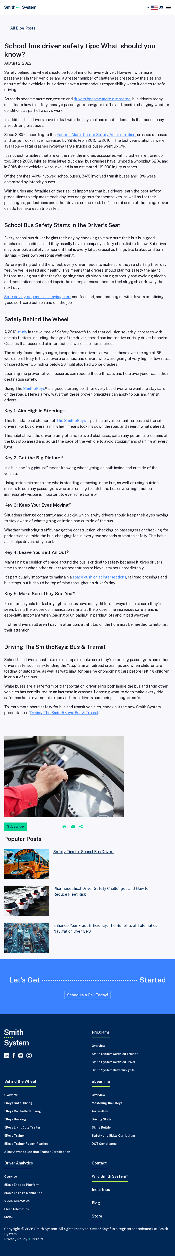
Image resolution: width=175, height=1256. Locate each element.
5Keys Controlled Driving (22, 1111)
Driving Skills (102, 1119)
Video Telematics (17, 1201)
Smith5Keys (34, 388)
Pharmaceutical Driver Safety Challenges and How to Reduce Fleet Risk (100, 891)
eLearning (101, 1081)
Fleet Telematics (16, 1209)
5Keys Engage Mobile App (23, 1193)
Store (97, 1216)
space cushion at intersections (99, 577)
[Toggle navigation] (168, 7)
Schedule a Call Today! (87, 995)
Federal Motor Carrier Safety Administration (96, 134)
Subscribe (15, 826)
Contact (99, 1163)
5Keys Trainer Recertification (26, 1143)
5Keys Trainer (14, 1135)
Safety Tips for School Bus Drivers (83, 851)
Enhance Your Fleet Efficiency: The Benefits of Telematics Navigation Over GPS (105, 928)
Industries (101, 1189)
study (22, 332)
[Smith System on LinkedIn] (6, 1056)
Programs (101, 1032)
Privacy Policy (15, 1239)
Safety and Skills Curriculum (113, 1135)
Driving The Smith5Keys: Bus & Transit (64, 712)
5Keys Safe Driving (18, 1103)
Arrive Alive (100, 1111)
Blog (96, 1203)
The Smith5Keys (71, 420)
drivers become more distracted (102, 99)
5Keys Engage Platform (21, 1184)
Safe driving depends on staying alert (37, 296)
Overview (98, 1045)
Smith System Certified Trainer (115, 1054)
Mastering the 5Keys (107, 1103)
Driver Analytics (18, 1163)
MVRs (8, 1217)
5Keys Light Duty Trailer (22, 1127)
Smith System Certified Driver (113, 1062)
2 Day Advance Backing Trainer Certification (37, 1152)
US (160, 7)
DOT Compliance (104, 1143)
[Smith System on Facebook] (13, 1056)
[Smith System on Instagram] (28, 1056)
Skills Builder (102, 1127)
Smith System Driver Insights (113, 1070)
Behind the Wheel (20, 1081)
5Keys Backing (15, 1119)
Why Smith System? (110, 1176)
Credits (38, 1239)
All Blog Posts (22, 28)
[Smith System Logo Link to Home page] (43, 1038)
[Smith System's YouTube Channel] (20, 1056)
